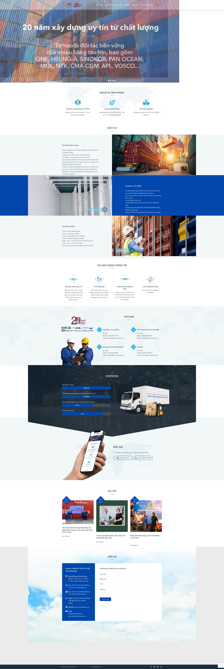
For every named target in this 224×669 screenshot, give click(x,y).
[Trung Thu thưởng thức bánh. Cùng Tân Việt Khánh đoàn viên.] (112, 516)
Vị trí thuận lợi (99, 287)
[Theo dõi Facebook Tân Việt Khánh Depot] (151, 667)
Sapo (102, 667)
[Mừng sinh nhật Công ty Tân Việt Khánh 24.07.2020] (146, 516)
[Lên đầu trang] (219, 660)
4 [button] (115, 80)
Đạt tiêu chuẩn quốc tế (73, 287)
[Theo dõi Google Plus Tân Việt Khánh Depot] (157, 667)
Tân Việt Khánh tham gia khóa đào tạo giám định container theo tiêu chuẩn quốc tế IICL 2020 (77, 530)
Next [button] (204, 41)
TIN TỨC (112, 491)
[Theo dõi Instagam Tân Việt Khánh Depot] (160, 667)
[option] (112, 39)
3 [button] (113, 80)
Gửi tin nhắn (105, 599)
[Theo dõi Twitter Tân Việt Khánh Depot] (154, 667)
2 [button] (110, 80)
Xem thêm (65, 536)
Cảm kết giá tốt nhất (150, 287)
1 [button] (108, 80)
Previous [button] (20, 41)
